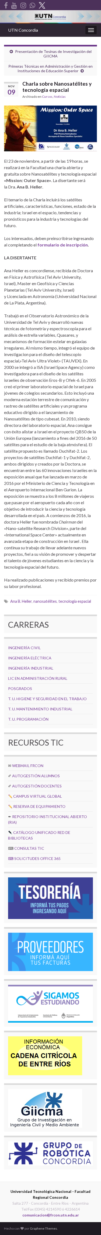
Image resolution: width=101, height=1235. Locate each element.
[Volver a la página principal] (50, 16)
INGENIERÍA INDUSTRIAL (30, 668)
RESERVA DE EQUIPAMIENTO (39, 806)
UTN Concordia (23, 29)
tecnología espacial (74, 601)
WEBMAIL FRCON (27, 765)
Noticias (60, 97)
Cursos (47, 97)
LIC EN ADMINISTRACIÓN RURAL (37, 678)
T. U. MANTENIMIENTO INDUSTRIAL (40, 709)
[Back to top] (89, 1223)
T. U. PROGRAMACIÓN (28, 719)
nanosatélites (45, 601)
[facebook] (6, 4)
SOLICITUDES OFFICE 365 (37, 858)
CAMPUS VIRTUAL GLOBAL (37, 796)
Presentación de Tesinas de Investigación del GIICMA (53, 53)
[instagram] (23, 4)
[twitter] (42, 4)
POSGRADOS (20, 688)
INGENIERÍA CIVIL (24, 647)
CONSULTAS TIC (29, 848)
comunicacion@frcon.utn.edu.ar (50, 1215)
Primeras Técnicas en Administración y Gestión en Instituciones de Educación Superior (50, 68)
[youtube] (14, 4)
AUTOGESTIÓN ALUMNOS (36, 775)
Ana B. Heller (21, 601)
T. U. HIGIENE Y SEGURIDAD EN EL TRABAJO (47, 698)
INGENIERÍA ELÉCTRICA (29, 658)
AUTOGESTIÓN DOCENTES (37, 786)
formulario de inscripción (62, 244)
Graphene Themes (43, 1228)
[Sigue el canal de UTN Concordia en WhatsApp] (32, 4)
